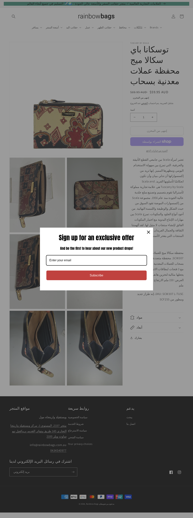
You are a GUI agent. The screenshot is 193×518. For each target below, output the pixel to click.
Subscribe (96, 275)
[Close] (148, 232)
